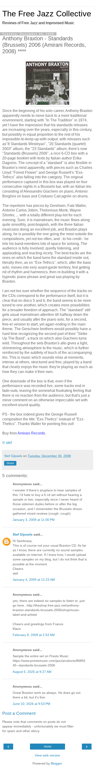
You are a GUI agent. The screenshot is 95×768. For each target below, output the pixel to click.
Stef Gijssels (23, 534)
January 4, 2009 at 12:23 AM (34, 579)
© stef (7, 443)
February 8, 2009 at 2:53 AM (34, 635)
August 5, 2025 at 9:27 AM (32, 672)
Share (10, 463)
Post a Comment (19, 713)
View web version (47, 755)
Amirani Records (31, 433)
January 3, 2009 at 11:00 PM (34, 520)
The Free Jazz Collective (46, 13)
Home (47, 746)
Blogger (56, 763)
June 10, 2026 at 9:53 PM (31, 704)
